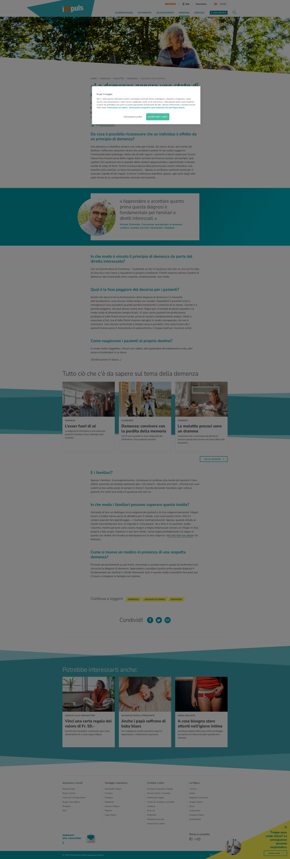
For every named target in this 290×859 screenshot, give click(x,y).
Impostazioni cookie (133, 116)
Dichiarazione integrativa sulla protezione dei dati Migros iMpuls (157, 107)
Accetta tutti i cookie (157, 116)
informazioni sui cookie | (117, 107)
